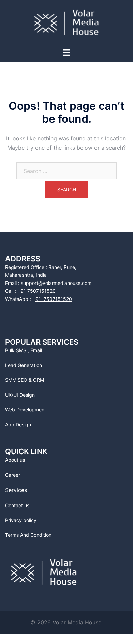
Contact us (17, 505)
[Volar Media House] (67, 23)
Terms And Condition (28, 535)
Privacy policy (20, 520)
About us (15, 460)
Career (12, 475)
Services (16, 489)
